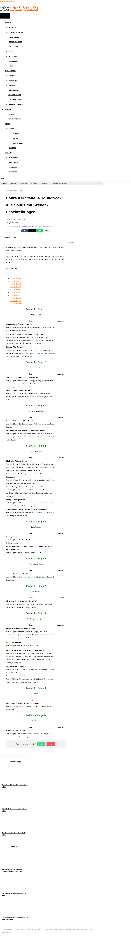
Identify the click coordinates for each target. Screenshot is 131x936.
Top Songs (13, 56)
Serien (21, 190)
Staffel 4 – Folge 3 (15, 284)
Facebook (72, 929)
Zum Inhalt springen (7, 2)
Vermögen (12, 128)
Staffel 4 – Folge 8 (15, 298)
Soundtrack (13, 190)
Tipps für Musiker (15, 42)
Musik (7, 23)
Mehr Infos (52, 226)
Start (7, 190)
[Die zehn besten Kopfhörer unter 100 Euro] (16, 889)
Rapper (15, 138)
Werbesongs (13, 46)
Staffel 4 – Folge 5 (15, 290)
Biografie (12, 148)
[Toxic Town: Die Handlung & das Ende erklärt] (16, 780)
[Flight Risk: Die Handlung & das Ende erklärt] (16, 804)
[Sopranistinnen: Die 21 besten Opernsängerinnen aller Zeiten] (16, 865)
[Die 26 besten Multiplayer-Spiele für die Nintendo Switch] (16, 913)
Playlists (12, 27)
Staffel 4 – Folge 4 (15, 287)
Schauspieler (18, 143)
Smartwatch (13, 172)
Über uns (46, 929)
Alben (11, 51)
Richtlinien (54, 929)
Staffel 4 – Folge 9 (15, 301)
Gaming (8, 109)
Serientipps (13, 80)
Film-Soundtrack (15, 99)
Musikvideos (13, 61)
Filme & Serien (10, 71)
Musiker (16, 133)
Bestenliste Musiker (16, 32)
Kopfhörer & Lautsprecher (59, 183)
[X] (32, 230)
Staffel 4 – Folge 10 (16, 304)
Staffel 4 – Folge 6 (15, 292)
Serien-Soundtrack (16, 104)
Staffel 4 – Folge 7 (15, 295)
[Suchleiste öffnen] (3, 178)
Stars (7, 124)
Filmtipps (12, 75)
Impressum (22, 929)
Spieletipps (13, 114)
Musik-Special (14, 37)
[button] (8, 274)
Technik (8, 153)
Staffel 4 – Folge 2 (15, 281)
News (11, 66)
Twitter (79, 929)
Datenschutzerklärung (34, 929)
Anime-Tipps (13, 85)
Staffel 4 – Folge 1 (15, 278)
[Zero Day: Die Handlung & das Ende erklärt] (16, 828)
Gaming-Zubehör (15, 119)
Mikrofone (13, 167)
